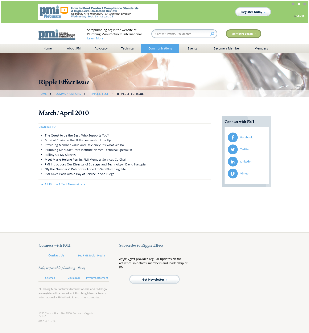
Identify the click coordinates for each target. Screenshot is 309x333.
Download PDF (47, 127)
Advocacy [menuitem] (101, 48)
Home (42, 94)
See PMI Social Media (91, 255)
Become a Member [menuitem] (227, 48)
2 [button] (299, 4)
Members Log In (242, 33)
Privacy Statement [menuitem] (97, 278)
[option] (154, 12)
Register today (251, 12)
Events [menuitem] (192, 48)
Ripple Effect (99, 94)
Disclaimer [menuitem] (73, 278)
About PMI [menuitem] (74, 48)
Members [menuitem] (261, 48)
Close (300, 15)
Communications (68, 94)
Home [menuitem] (48, 48)
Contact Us (56, 255)
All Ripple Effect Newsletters (65, 184)
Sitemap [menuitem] (50, 278)
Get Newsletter (153, 279)
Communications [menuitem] (160, 48)
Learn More (95, 38)
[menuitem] (246, 137)
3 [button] (305, 4)
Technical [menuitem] (128, 48)
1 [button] (293, 4)
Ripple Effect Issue (130, 94)
